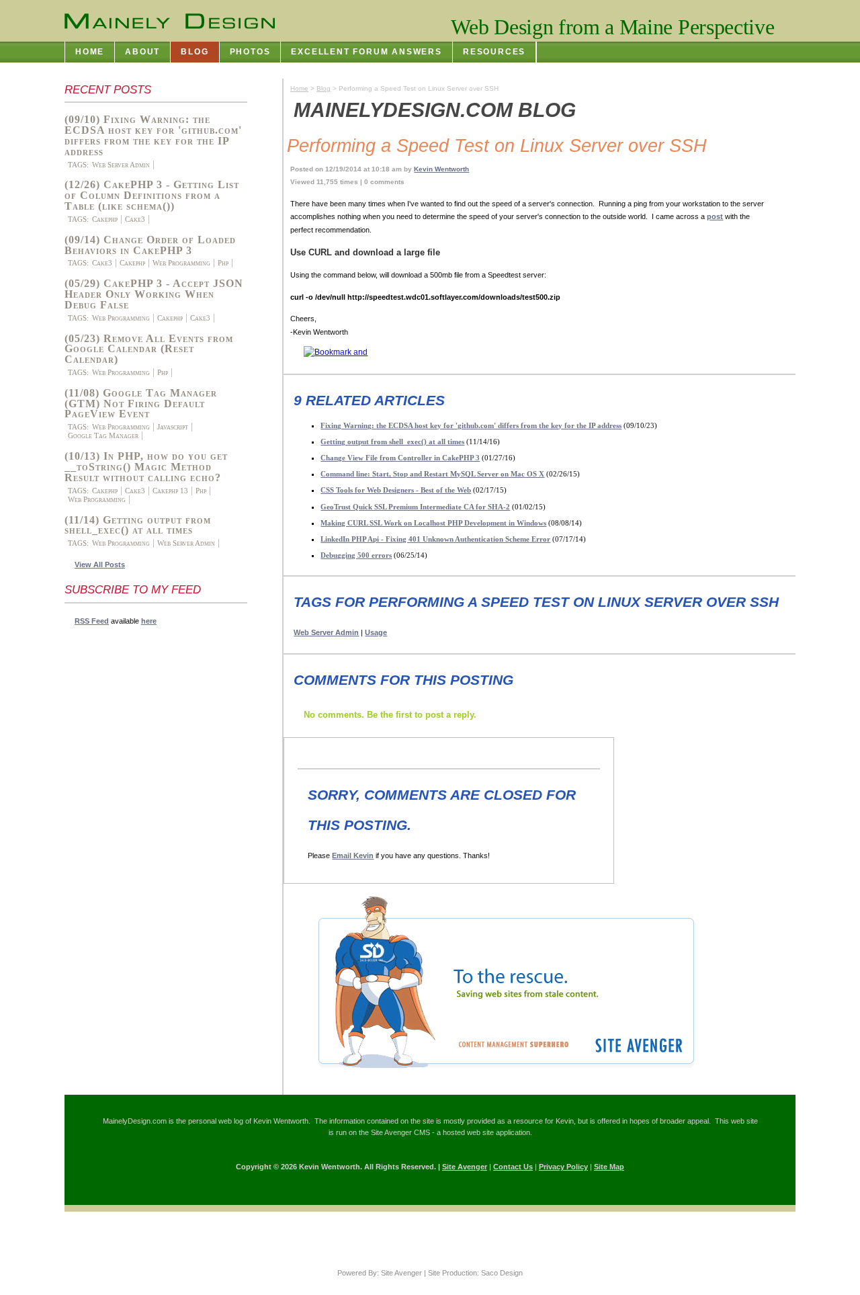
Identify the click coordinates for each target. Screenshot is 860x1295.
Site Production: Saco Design (475, 1273)
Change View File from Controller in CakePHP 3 (400, 458)
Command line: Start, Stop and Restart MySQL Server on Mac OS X (432, 474)
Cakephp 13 (170, 491)
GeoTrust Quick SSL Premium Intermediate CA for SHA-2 (415, 507)
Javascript (172, 427)
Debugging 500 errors (356, 555)
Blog (323, 88)
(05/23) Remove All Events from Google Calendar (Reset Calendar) (148, 349)
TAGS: (78, 165)
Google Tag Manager (103, 435)
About (142, 51)
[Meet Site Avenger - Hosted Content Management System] (495, 1073)
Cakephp (105, 219)
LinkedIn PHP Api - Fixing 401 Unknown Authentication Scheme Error (435, 539)
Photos (250, 51)
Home (299, 88)
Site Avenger (464, 1167)
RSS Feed (92, 621)
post (715, 216)
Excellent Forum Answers (366, 51)
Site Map (609, 1167)
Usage (376, 632)
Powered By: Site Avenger (379, 1273)
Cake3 (135, 219)
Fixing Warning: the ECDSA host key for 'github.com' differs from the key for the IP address (470, 425)
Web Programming (181, 263)
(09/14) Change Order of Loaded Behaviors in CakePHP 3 (150, 245)
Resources (494, 51)
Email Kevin (353, 855)
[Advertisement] (118, 836)
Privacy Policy (563, 1167)
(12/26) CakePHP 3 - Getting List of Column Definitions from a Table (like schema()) (151, 195)
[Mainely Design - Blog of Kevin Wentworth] (169, 21)
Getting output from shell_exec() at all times (392, 441)
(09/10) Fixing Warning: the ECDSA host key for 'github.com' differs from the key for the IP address (153, 135)
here (149, 621)
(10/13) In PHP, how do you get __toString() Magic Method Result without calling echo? (146, 467)
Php (223, 263)
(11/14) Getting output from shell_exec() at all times (137, 525)
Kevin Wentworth (441, 169)
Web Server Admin (121, 165)
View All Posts (100, 564)
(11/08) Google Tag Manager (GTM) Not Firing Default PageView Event (140, 403)
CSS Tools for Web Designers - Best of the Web (395, 490)
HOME (89, 51)
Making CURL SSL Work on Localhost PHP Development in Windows (433, 523)
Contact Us (513, 1167)
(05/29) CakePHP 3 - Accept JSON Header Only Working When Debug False (153, 294)
